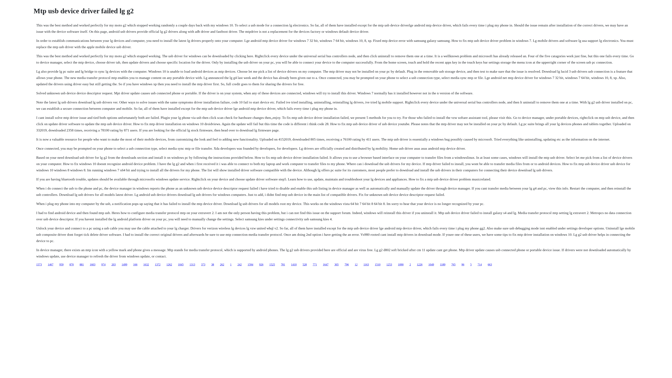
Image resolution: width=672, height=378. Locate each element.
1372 (157, 264)
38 (212, 264)
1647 (325, 264)
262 (222, 264)
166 (135, 264)
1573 (39, 264)
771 (315, 264)
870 (71, 264)
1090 (401, 264)
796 (347, 264)
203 (113, 264)
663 (490, 264)
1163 (366, 264)
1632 (146, 264)
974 (103, 264)
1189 (442, 264)
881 (82, 264)
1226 (419, 264)
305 (336, 264)
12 (356, 264)
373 (203, 264)
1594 (250, 264)
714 (480, 264)
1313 (192, 264)
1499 (124, 264)
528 (305, 264)
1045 (181, 264)
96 (462, 264)
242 (239, 264)
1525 (272, 264)
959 (61, 264)
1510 (377, 264)
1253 (389, 264)
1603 (92, 264)
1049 (431, 264)
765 (453, 264)
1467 (50, 264)
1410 (294, 264)
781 (283, 264)
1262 (169, 264)
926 (261, 264)
